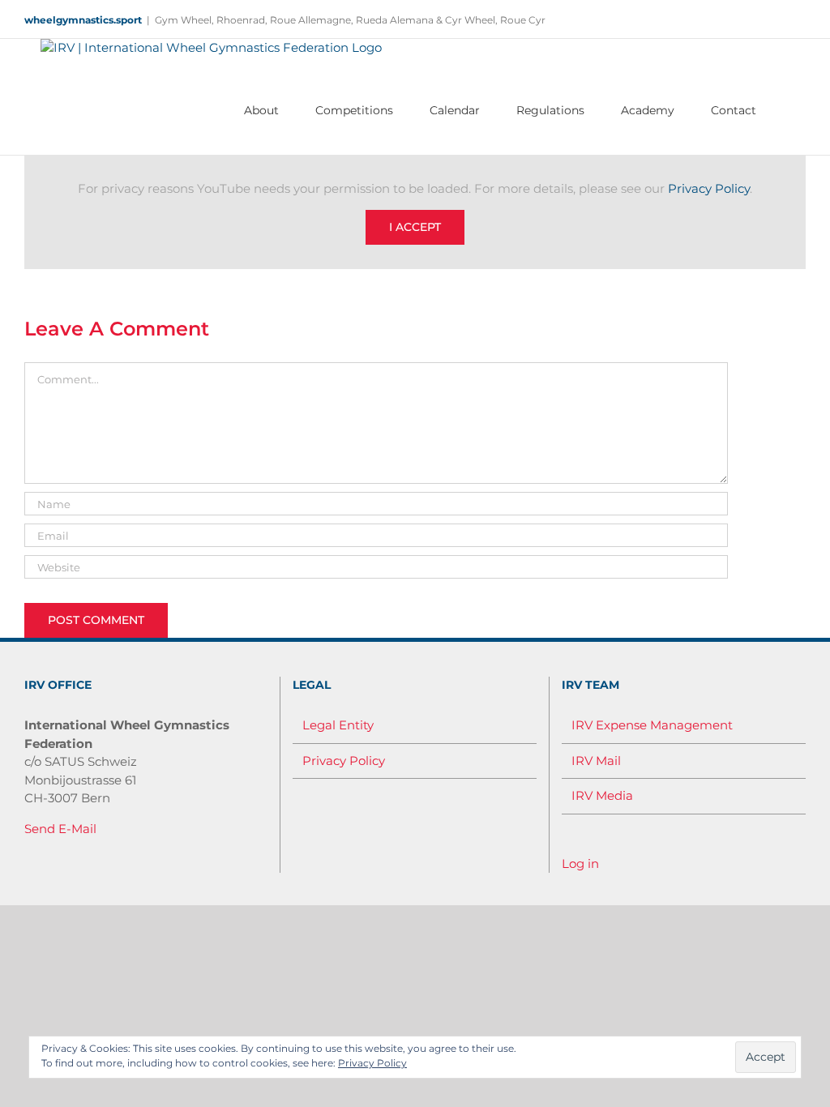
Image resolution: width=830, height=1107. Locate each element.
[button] (781, 110)
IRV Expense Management (652, 725)
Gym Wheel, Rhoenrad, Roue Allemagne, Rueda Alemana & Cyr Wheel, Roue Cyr (350, 20)
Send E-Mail (60, 828)
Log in (580, 863)
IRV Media (602, 795)
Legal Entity (338, 725)
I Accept (415, 227)
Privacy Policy (709, 188)
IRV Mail (596, 760)
